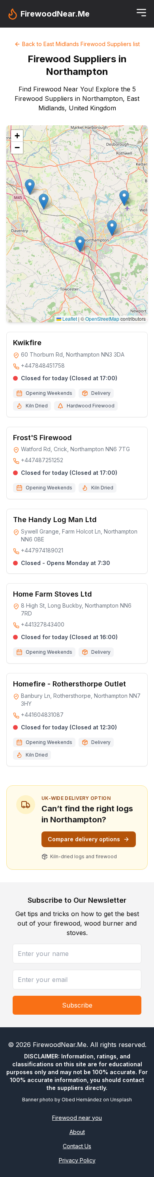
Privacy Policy (77, 1160)
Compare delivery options (84, 839)
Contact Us (77, 1146)
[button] (112, 228)
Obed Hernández (82, 1100)
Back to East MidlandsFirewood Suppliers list (81, 44)
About (77, 1132)
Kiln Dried (37, 406)
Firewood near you (77, 1117)
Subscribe (77, 1005)
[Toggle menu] (141, 12)
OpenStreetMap (102, 318)
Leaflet (69, 318)
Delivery (101, 393)
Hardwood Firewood (91, 406)
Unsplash (121, 1100)
